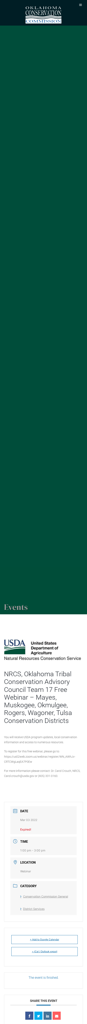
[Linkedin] (48, 1016)
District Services (34, 909)
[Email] (57, 1016)
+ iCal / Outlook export (44, 951)
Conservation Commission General (45, 896)
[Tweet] (38, 1016)
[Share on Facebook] (29, 1016)
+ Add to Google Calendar (44, 939)
